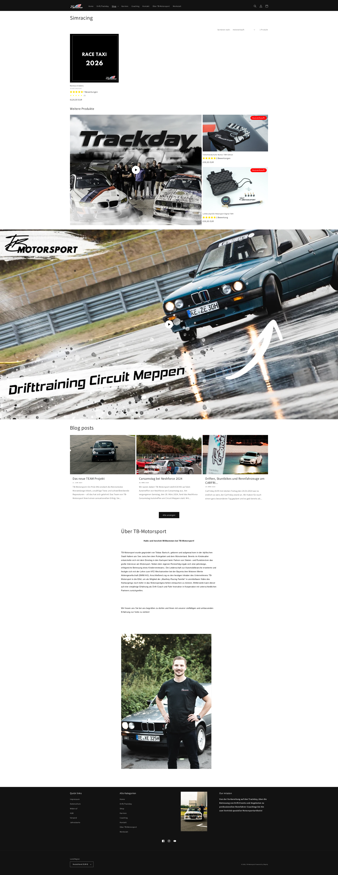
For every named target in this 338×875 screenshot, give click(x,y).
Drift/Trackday (126, 804)
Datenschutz (75, 804)
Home (122, 799)
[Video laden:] (169, 324)
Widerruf (73, 808)
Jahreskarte (75, 822)
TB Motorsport (250, 864)
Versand (73, 818)
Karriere (123, 813)
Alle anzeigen (169, 515)
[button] (115, 6)
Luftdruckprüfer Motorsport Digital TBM (218, 214)
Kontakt (123, 822)
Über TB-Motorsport (128, 827)
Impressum (75, 799)
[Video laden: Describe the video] (136, 170)
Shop (122, 808)
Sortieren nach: (223, 29)
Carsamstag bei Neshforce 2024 (160, 479)
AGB (72, 813)
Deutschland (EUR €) (80, 864)
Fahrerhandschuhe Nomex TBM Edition (218, 155)
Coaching (124, 818)
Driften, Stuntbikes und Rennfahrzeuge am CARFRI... (234, 481)
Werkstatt (124, 832)
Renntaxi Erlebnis (76, 86)
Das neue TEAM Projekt (89, 479)
